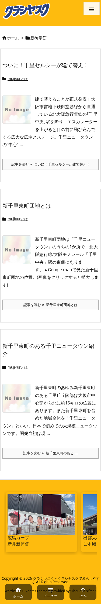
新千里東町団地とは (26, 205)
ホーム (13, 37)
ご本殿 (89, 544)
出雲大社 (91, 538)
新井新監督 (18, 544)
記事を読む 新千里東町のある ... (50, 453)
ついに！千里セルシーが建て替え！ (45, 65)
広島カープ (18, 538)
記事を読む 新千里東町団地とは (50, 304)
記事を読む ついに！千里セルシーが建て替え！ (50, 164)
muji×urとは (18, 78)
